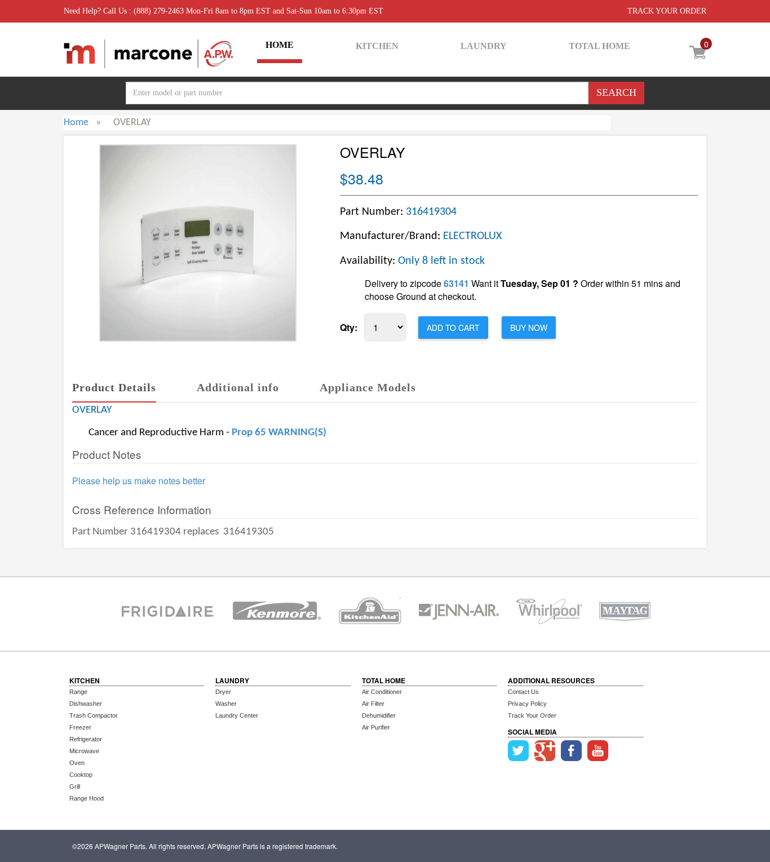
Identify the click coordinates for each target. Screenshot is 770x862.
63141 (456, 283)
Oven (77, 762)
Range (78, 691)
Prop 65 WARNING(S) (279, 432)
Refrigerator (85, 739)
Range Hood (86, 798)
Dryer (223, 691)
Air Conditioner (382, 691)
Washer (226, 703)
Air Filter (373, 703)
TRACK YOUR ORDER (666, 11)
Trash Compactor (93, 715)
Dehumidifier (379, 715)
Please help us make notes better (138, 481)
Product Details (114, 387)
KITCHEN (377, 46)
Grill (74, 786)
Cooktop (80, 774)
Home (76, 122)
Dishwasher (85, 703)
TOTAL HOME (599, 46)
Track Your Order (532, 715)
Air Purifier (376, 727)
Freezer (80, 727)
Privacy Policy (527, 703)
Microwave (84, 751)
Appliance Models (368, 387)
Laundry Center (236, 715)
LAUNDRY (484, 46)
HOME (279, 45)
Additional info (238, 387)
